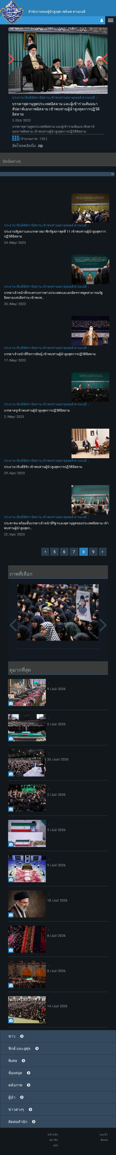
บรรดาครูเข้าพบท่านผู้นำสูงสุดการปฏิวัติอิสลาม (37, 410)
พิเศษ (12, 1060)
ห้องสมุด (15, 1073)
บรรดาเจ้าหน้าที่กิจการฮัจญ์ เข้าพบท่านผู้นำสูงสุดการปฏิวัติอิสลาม (50, 354)
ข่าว (11, 1036)
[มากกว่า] (15, 139)
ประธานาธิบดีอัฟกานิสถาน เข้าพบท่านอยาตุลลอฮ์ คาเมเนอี (53, 98)
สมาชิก (53, 1139)
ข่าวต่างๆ (16, 1109)
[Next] (103, 552)
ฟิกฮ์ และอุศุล (19, 1048)
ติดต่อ (104, 1139)
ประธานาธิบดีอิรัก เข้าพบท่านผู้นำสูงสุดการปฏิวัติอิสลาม (43, 467)
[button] (110, 20)
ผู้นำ (11, 1097)
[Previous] (45, 552)
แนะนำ (104, 1134)
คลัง (55, 1145)
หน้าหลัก (52, 1134)
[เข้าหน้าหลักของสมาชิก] (101, 20)
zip (39, 145)
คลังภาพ (15, 1085)
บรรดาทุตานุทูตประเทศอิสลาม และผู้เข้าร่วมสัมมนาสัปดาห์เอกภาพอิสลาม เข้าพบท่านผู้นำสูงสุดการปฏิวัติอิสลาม (56, 109)
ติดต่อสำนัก (17, 1121)
